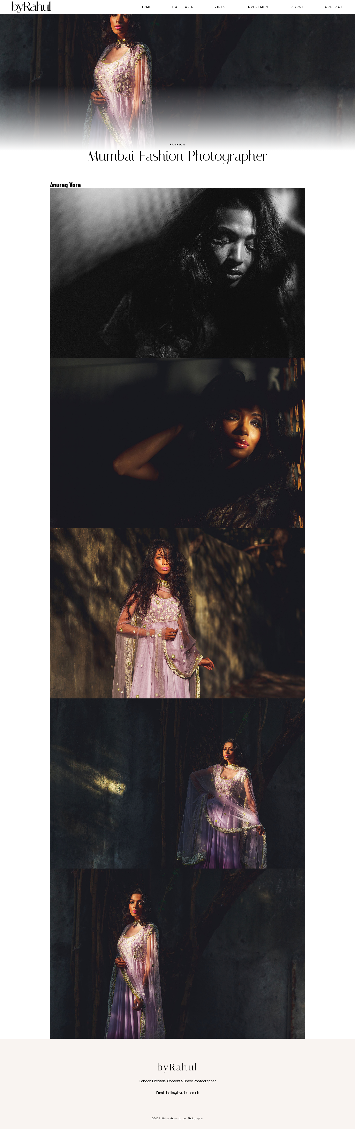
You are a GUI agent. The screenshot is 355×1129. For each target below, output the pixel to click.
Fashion (177, 144)
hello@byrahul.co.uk (182, 1092)
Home (146, 7)
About (298, 7)
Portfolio (183, 7)
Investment (259, 7)
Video (220, 7)
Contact (334, 7)
